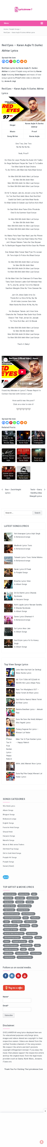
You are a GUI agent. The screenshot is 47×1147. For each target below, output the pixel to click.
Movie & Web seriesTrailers (13, 845)
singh (23, 949)
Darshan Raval (9, 906)
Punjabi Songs (14, 29)
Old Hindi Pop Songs (11, 849)
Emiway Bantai (23, 910)
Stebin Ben (8, 953)
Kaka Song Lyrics (11, 926)
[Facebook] (3, 61)
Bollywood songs (9, 819)
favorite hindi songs (11, 914)
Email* (5, 1006)
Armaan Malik (32, 898)
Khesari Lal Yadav (11, 929)
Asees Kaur (8, 902)
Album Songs (8, 810)
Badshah (20, 902)
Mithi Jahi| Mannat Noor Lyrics (28, 763)
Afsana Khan (23, 894)
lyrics (23, 929)
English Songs (8, 823)
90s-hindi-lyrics (10, 894)
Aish (34, 894)
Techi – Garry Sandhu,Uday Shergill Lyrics (36, 492)
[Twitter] (7, 61)
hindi (25, 918)
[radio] (17, 410)
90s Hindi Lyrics (9, 806)
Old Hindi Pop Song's (12, 937)
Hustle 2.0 (35, 918)
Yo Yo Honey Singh (24, 957)
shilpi (37, 945)
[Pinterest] (10, 61)
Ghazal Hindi (8, 832)
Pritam (7, 941)
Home (6, 29)
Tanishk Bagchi (22, 953)
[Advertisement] (23, 1099)
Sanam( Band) (8, 866)
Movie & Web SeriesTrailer (14, 933)
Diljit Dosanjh (9, 910)
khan (34, 926)
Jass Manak (17, 922)
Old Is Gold (27, 937)
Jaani (6, 922)
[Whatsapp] (14, 61)
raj (31, 941)
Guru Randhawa (28, 914)
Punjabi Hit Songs (10, 857)
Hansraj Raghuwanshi (12, 918)
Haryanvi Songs (9, 836)
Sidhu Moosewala (11, 949)
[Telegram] (18, 61)
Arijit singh (20, 898)
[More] (25, 61)
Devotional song (24, 906)
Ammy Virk (8, 898)
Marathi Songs (8, 840)
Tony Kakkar (35, 953)
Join (6, 877)
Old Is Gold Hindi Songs (12, 853)
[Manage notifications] (41, 1142)
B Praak (29, 902)
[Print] (21, 61)
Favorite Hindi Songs (11, 827)
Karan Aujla (25, 926)
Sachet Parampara (11, 945)
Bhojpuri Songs (9, 815)
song (31, 949)
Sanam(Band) (26, 945)
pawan (38, 937)
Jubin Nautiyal (30, 922)
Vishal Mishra (9, 957)
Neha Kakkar (31, 933)
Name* (6, 997)
